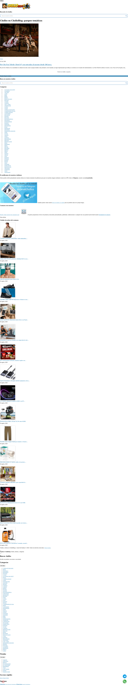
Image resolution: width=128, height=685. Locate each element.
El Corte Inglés (6, 665)
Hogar (5, 127)
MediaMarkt (6, 666)
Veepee (4, 670)
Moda (5, 143)
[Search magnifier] (126, 16)
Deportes (6, 116)
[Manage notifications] (3, 682)
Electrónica (7, 120)
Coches (6, 107)
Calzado (6, 101)
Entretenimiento (8, 121)
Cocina (6, 108)
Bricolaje (6, 100)
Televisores (7, 168)
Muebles (6, 149)
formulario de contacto (104, 214)
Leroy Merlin (6, 669)
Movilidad (6, 148)
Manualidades (7, 139)
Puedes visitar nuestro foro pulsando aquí (9, 214)
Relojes (6, 161)
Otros (5, 156)
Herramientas (7, 125)
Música (6, 151)
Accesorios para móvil (9, 89)
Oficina (6, 155)
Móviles (6, 147)
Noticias (6, 153)
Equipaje (6, 123)
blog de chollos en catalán (58, 202)
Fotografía (6, 124)
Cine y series (7, 104)
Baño (5, 95)
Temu (4, 667)
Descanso (6, 117)
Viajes (1, 59)
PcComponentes (7, 663)
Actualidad (7, 91)
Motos (5, 145)
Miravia (5, 662)
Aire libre (6, 92)
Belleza (6, 97)
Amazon (5, 659)
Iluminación (7, 128)
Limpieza (6, 137)
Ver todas (3, 565)
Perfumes (6, 159)
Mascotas (6, 140)
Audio (5, 93)
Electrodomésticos (8, 119)
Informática (7, 129)
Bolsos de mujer (8, 99)
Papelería (6, 157)
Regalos (6, 160)
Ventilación (7, 169)
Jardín (5, 132)
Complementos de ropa (9, 111)
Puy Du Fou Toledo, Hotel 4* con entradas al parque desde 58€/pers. (26, 65)
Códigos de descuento (9, 109)
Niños (5, 152)
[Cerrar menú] (0, 553)
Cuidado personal (8, 112)
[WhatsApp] (125, 682)
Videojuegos (7, 172)
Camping (6, 103)
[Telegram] (125, 676)
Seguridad (6, 164)
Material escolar (8, 141)
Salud (5, 163)
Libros (5, 136)
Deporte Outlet (6, 671)
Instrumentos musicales (9, 131)
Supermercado (7, 167)
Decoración (7, 115)
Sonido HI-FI (7, 165)
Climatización (7, 105)
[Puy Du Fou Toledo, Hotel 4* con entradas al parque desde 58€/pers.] (19, 56)
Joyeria (6, 133)
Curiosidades (7, 113)
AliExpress (5, 661)
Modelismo (7, 144)
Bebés (5, 96)
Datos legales (47, 547)
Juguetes (6, 135)
